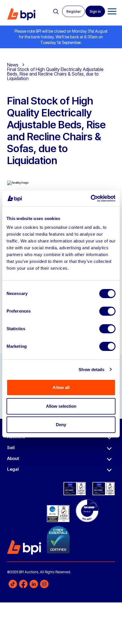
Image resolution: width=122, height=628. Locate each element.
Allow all (61, 387)
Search (56, 11)
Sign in (95, 11)
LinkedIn (34, 584)
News (12, 65)
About (13, 458)
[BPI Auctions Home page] (21, 14)
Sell (11, 447)
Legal (13, 469)
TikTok (13, 584)
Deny (61, 424)
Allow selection (61, 406)
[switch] (107, 311)
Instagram (44, 584)
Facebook (23, 584)
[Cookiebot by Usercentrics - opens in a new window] (90, 198)
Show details (91, 369)
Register (73, 11)
